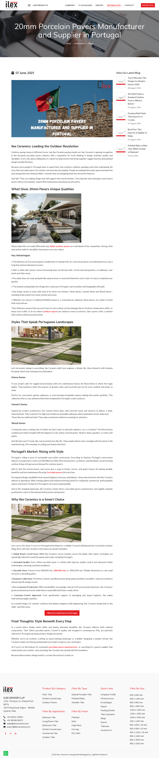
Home (68, 43)
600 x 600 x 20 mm (138, 725)
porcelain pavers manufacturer (63, 647)
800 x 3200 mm (137, 743)
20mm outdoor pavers (60, 246)
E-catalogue (85, 5)
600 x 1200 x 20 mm (139, 732)
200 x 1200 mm (137, 721)
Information (113, 5)
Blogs (90, 43)
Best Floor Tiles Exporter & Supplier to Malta (137, 132)
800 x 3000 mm (137, 740)
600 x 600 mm (136, 695)
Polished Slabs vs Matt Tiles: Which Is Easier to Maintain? (137, 148)
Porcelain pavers (54, 472)
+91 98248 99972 (14, 720)
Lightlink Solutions (99, 754)
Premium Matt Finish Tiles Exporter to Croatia (137, 116)
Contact (129, 5)
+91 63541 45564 (14, 717)
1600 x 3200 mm (137, 717)
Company (69, 5)
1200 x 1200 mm (137, 710)
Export (99, 5)
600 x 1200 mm (137, 698)
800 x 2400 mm (137, 736)
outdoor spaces (50, 311)
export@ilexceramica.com (18, 727)
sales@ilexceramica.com (17, 723)
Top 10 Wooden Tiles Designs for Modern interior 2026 (137, 81)
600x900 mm (60, 570)
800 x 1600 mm (137, 706)
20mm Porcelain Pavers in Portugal (62, 613)
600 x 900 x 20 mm (138, 728)
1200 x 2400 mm (137, 713)
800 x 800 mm (136, 702)
